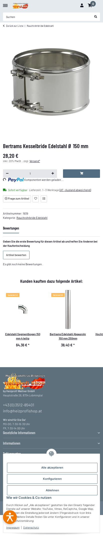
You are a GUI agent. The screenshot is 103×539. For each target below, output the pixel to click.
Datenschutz (31, 527)
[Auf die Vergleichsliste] (44, 198)
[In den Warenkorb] (81, 173)
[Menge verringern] (7, 173)
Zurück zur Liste (14, 25)
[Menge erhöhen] (52, 173)
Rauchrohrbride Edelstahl (32, 217)
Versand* (35, 161)
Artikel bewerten (16, 255)
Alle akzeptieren (52, 467)
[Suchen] (95, 16)
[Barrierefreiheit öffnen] (10, 517)
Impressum (13, 527)
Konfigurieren (52, 479)
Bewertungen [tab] (11, 228)
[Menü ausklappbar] (5, 3)
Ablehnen (52, 490)
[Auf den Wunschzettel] (35, 198)
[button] (82, 5)
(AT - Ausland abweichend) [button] (75, 190)
